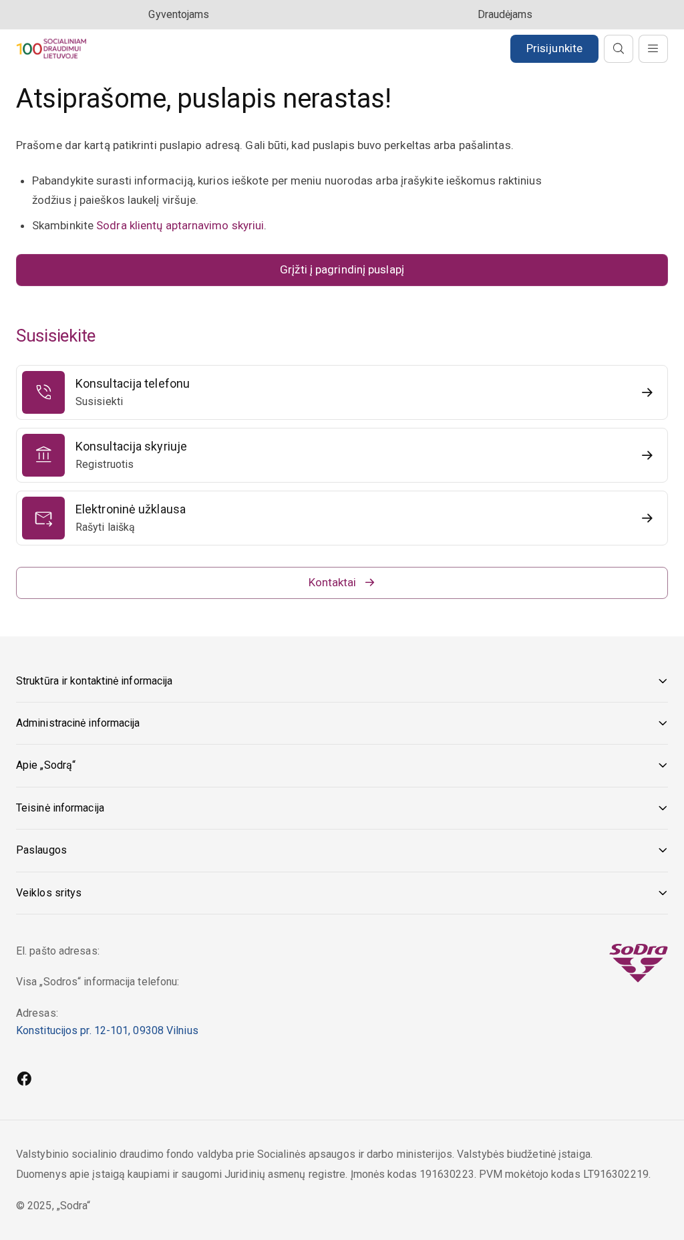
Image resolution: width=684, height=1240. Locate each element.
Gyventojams (178, 14)
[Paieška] (618, 49)
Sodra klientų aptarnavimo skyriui (180, 225)
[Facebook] (24, 1080)
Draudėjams (505, 14)
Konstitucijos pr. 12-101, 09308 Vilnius (107, 1030)
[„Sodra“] (51, 48)
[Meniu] (653, 49)
